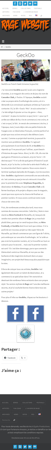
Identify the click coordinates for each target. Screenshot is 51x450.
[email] (35, 3)
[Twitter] (25, 3)
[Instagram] (20, 3)
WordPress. (36, 438)
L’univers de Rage (31, 12)
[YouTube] (30, 3)
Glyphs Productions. (41, 426)
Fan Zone (16, 12)
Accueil (5, 8)
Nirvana (27, 438)
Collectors (25, 8)
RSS (30, 15)
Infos (23, 15)
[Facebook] (15, 3)
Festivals (38, 8)
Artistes (5, 12)
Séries (14, 8)
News (15, 15)
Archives (6, 15)
